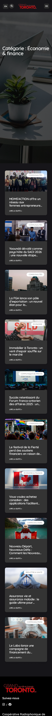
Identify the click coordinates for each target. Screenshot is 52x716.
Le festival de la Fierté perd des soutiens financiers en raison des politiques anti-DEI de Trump (25, 453)
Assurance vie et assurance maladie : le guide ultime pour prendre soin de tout (24, 601)
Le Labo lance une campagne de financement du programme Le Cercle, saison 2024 (24, 652)
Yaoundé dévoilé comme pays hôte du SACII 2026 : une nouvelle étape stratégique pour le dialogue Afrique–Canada (25, 257)
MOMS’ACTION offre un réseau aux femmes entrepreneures (25, 204)
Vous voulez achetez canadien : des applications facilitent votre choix (23, 501)
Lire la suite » (15, 211)
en (5, 6)
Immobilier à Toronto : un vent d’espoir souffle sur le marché (26, 351)
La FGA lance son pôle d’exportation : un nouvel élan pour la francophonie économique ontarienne (25, 304)
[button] (11, 6)
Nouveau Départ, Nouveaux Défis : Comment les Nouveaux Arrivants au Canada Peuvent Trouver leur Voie (25, 554)
